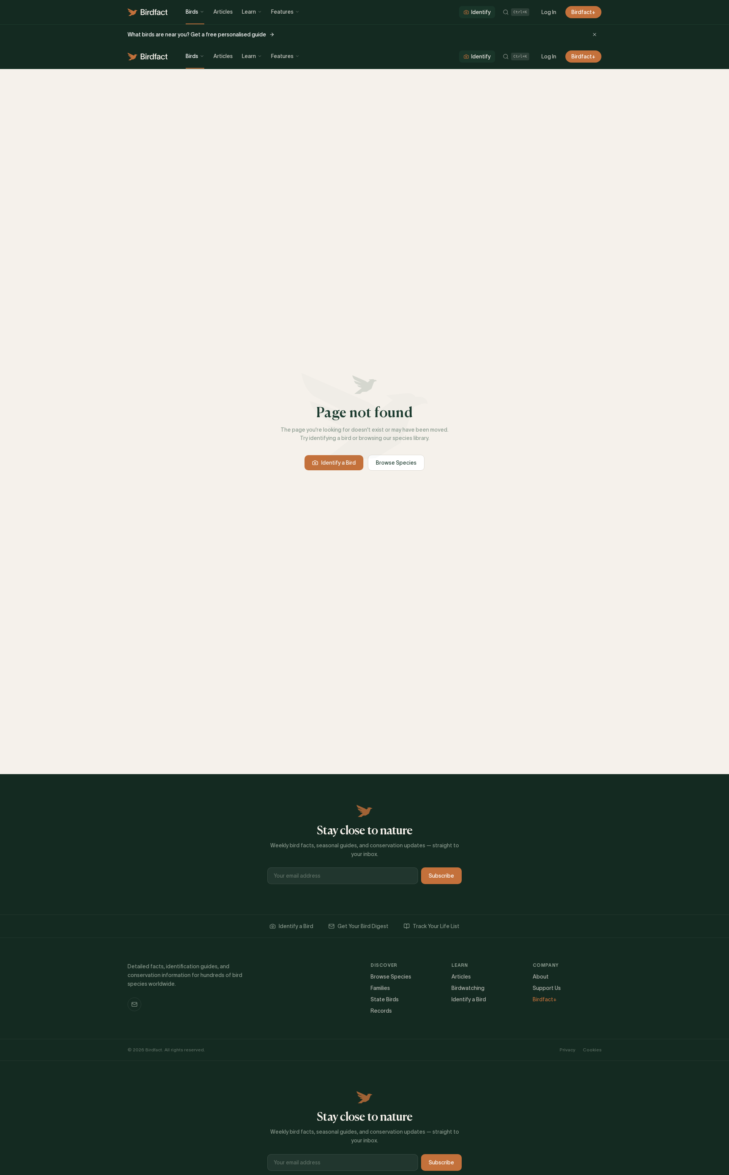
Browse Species (396, 463)
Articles (223, 12)
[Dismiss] (594, 34)
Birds (192, 12)
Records (381, 1011)
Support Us (547, 988)
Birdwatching (467, 988)
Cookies (592, 1049)
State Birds (385, 999)
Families (380, 988)
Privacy (567, 1049)
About (541, 977)
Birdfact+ (583, 12)
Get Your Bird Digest (363, 926)
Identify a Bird (338, 463)
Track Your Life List (436, 926)
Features (282, 12)
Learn (249, 12)
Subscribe (441, 876)
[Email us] (134, 1004)
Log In (548, 12)
